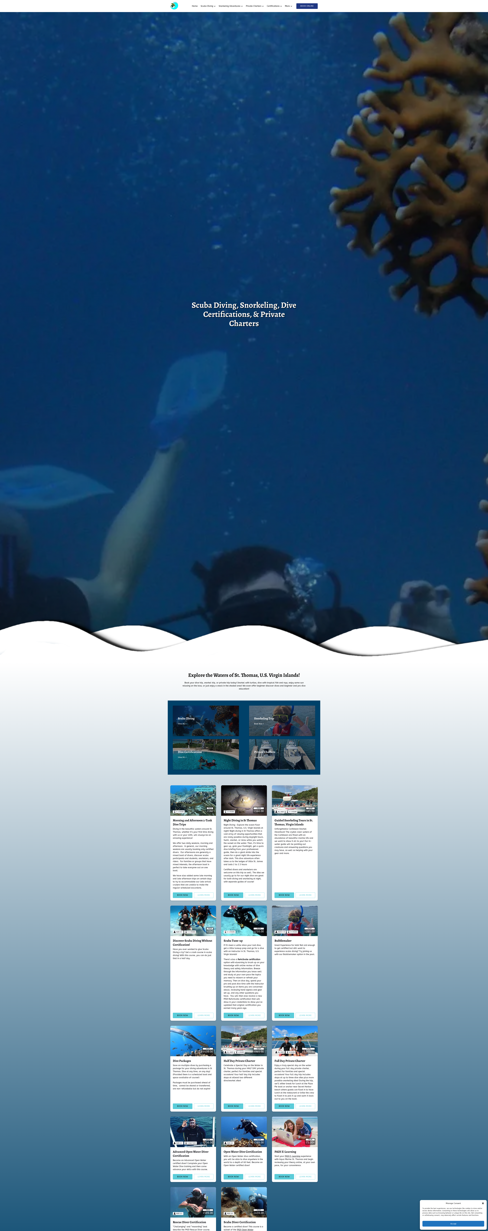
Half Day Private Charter (239, 1061)
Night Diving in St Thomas (240, 820)
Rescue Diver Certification (189, 1222)
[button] (483, 1203)
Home (195, 6)
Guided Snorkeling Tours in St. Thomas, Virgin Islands (293, 822)
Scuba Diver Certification (240, 1222)
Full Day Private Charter (289, 1061)
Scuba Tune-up (233, 941)
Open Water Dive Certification (243, 1152)
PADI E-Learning (285, 1152)
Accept (453, 1224)
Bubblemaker (283, 941)
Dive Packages (182, 1061)
